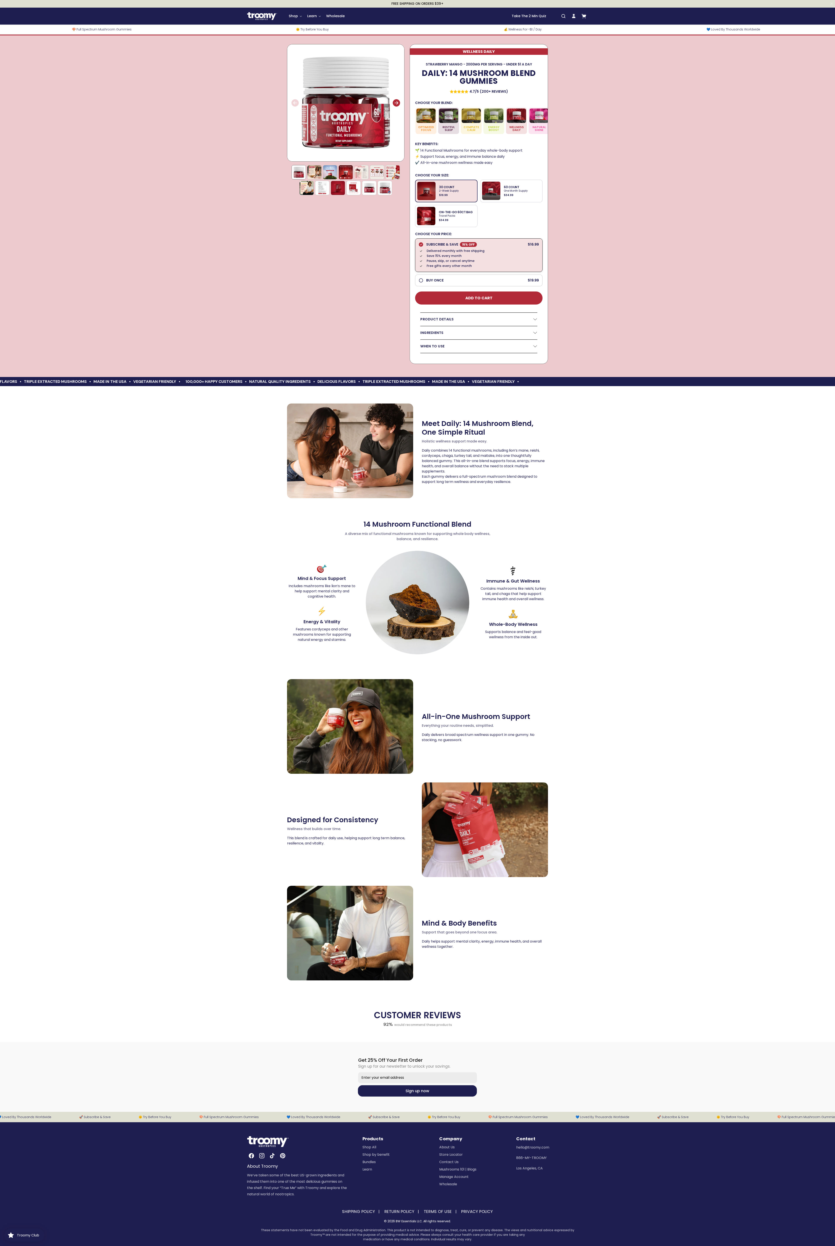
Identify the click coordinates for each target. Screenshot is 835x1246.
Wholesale (335, 15)
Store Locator (451, 1154)
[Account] (574, 16)
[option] (446, 191)
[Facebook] (251, 1155)
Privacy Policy (477, 1211)
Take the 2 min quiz (529, 15)
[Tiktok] (272, 1155)
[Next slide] (396, 103)
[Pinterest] (282, 1155)
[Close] (831, 3)
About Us (447, 1147)
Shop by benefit (376, 1154)
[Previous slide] (295, 103)
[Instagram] (261, 1155)
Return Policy (399, 1211)
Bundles (369, 1161)
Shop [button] (293, 15)
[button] (563, 16)
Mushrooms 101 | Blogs (457, 1169)
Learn (367, 1169)
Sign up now (417, 1091)
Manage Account (454, 1176)
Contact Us (449, 1161)
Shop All (369, 1147)
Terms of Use (438, 1211)
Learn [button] (312, 15)
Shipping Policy (358, 1211)
